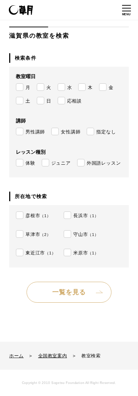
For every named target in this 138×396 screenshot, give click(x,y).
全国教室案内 (52, 355)
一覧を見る (69, 292)
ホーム (16, 355)
